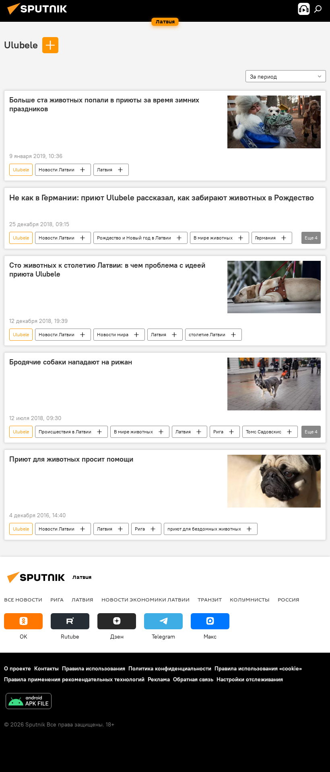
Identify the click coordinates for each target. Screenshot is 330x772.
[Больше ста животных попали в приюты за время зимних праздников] (274, 122)
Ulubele (21, 45)
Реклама (159, 679)
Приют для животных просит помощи (71, 459)
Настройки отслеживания (250, 679)
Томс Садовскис (263, 432)
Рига (218, 432)
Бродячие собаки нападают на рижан (70, 362)
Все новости (23, 599)
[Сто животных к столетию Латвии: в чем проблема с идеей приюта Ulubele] (274, 287)
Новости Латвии (56, 169)
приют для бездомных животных (204, 529)
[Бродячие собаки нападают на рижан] (274, 384)
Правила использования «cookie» (258, 668)
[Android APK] (28, 702)
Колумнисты (250, 599)
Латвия (104, 169)
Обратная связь (193, 679)
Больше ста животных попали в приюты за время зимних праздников (104, 104)
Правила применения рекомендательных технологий (74, 679)
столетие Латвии (207, 334)
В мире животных (213, 238)
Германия (265, 238)
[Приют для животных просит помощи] (274, 481)
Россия (288, 599)
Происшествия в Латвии (65, 432)
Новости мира (112, 334)
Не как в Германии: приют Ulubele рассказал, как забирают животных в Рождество (161, 197)
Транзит (210, 599)
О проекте (17, 668)
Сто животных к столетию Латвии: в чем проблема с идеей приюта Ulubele (107, 270)
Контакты (46, 668)
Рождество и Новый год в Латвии (134, 238)
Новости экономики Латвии (145, 599)
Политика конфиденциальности (169, 668)
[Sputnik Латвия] (39, 15)
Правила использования (93, 668)
